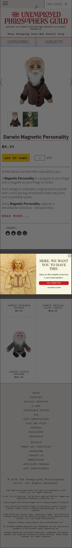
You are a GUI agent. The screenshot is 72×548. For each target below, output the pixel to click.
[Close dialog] (69, 255)
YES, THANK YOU (54, 283)
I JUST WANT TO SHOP (54, 287)
